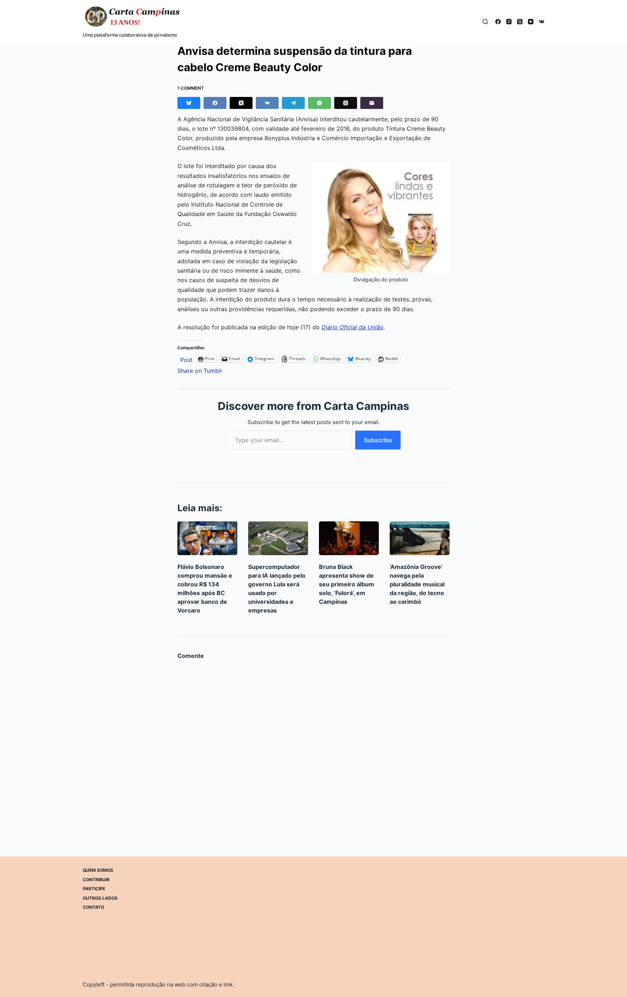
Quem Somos (98, 870)
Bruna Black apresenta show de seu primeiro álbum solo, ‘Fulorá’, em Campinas (346, 584)
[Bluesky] (188, 103)
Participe (94, 888)
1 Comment (190, 88)
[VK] (541, 21)
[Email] (371, 103)
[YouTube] (530, 21)
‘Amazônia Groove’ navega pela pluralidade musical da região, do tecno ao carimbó (417, 584)
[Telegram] (293, 103)
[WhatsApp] (319, 103)
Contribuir (96, 879)
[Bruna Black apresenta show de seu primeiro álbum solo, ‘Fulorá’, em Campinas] (349, 538)
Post (186, 359)
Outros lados (100, 897)
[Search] (485, 21)
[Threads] (519, 21)
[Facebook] (498, 21)
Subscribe (378, 440)
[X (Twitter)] (241, 103)
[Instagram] (509, 21)
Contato (93, 907)
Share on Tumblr (199, 370)
